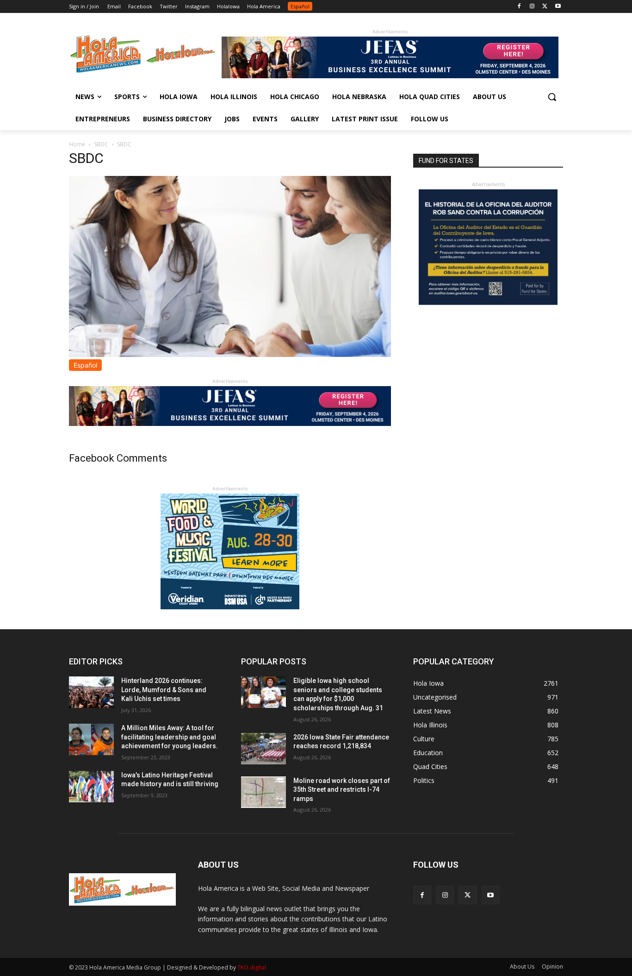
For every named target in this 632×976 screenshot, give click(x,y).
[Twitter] (544, 6)
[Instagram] (532, 6)
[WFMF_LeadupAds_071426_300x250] (230, 607)
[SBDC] (230, 354)
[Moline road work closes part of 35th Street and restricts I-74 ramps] (263, 792)
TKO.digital (251, 967)
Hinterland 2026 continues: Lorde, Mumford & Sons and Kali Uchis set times (163, 689)
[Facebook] (519, 6)
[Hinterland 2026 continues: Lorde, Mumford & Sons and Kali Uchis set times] (91, 692)
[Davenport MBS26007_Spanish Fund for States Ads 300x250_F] (488, 302)
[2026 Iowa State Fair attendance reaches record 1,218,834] (263, 748)
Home (77, 144)
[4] (390, 76)
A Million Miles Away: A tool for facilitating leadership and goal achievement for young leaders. (169, 737)
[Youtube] (557, 6)
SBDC (101, 144)
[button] (552, 97)
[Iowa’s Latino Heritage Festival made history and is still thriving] (91, 786)
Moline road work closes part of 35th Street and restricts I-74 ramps (341, 789)
